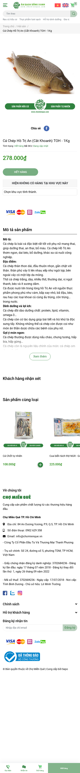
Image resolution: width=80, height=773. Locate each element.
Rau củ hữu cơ (10, 19)
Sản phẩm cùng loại (21, 399)
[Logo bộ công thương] (21, 656)
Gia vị (66, 19)
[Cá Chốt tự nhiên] (23, 428)
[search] (73, 14)
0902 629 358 (33, 530)
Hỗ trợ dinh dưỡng (52, 19)
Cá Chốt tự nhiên (12, 455)
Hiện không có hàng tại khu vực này (40, 183)
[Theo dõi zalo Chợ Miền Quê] (12, 592)
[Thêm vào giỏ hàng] (40, 464)
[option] (40, 77)
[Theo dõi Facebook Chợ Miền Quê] (5, 592)
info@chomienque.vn (29, 536)
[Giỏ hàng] (72, 5)
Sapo (65, 669)
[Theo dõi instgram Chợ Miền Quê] (20, 592)
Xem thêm (40, 356)
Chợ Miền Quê (37, 669)
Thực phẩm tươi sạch (30, 19)
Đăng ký (70, 627)
